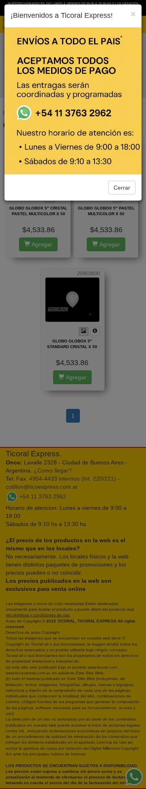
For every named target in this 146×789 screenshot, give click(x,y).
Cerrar (122, 187)
